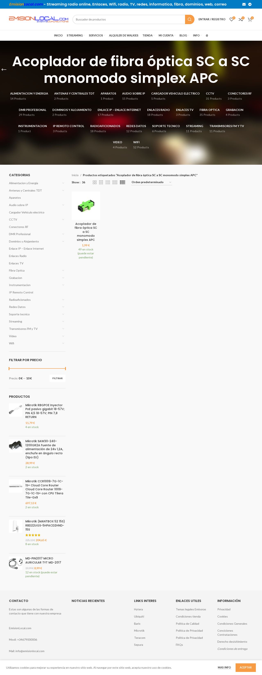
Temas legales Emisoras (191, 609)
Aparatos (15, 197)
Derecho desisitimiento (232, 641)
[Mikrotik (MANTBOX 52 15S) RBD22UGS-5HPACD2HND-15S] (15, 534)
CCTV (13, 219)
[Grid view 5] (114, 182)
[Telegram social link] (250, 4)
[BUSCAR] (189, 19)
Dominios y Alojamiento (24, 241)
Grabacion (15, 277)
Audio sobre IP (18, 205)
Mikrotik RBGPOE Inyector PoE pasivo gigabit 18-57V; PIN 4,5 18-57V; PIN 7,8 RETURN (45, 411)
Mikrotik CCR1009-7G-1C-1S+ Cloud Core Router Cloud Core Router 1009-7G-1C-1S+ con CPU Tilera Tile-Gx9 (44, 489)
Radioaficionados (20, 299)
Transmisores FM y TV (23, 328)
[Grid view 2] (95, 182)
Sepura (138, 644)
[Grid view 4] (108, 182)
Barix (137, 623)
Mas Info (225, 667)
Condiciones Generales (232, 623)
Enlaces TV (16, 263)
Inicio (75, 175)
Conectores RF (18, 227)
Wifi (11, 343)
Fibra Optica (17, 270)
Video (13, 336)
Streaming (15, 321)
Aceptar (246, 667)
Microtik (139, 630)
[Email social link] (244, 4)
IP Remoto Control (21, 292)
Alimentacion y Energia (23, 183)
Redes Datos (17, 307)
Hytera (138, 609)
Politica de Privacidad (189, 630)
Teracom (139, 637)
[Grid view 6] (122, 182)
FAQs (179, 644)
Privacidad (223, 609)
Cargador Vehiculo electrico (26, 212)
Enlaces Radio (18, 256)
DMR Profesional (19, 234)
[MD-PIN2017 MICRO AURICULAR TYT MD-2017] (15, 569)
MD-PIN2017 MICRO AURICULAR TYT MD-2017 (43, 561)
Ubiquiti (139, 616)
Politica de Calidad (187, 623)
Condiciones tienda (188, 616)
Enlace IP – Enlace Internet (26, 248)
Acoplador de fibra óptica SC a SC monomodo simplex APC (86, 232)
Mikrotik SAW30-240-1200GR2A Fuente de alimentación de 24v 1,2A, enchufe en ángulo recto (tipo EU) (44, 449)
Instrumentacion (19, 285)
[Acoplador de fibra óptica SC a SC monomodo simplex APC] (86, 206)
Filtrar (57, 378)
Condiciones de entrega (232, 648)
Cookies (222, 616)
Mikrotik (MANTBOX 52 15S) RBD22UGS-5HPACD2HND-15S (45, 525)
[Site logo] (38, 19)
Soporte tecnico (19, 314)
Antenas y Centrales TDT (25, 190)
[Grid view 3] (101, 182)
